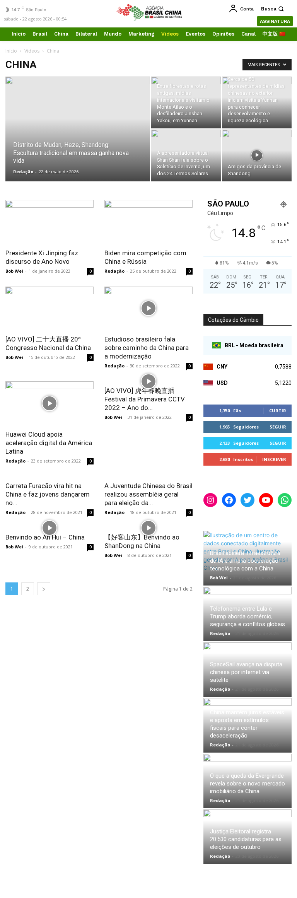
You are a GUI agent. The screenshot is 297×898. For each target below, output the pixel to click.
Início (11, 51)
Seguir (278, 427)
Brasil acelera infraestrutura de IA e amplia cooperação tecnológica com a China (245, 561)
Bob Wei (14, 271)
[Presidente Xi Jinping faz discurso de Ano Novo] (49, 222)
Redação (23, 171)
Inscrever (274, 459)
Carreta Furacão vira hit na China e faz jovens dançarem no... (47, 494)
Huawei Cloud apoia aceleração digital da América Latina (48, 442)
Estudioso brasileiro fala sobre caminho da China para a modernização (146, 347)
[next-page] (43, 588)
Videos (31, 51)
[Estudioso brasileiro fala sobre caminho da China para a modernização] (148, 308)
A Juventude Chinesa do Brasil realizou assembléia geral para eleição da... (148, 494)
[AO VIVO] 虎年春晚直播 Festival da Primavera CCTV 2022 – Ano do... (144, 399)
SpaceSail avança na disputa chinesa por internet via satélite (246, 672)
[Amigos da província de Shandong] (257, 155)
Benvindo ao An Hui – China (45, 537)
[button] (273, 8)
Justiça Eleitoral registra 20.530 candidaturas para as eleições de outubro (246, 839)
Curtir (277, 410)
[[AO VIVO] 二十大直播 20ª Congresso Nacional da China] (49, 308)
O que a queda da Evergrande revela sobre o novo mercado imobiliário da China (247, 783)
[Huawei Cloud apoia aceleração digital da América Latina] (49, 403)
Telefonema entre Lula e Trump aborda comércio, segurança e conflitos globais (247, 616)
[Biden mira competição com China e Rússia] (148, 222)
